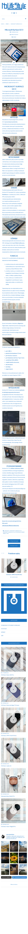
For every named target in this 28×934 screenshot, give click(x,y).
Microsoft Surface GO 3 (15, 530)
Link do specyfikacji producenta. (10, 525)
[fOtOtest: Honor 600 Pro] (13, 659)
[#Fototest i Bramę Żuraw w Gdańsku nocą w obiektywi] (23, 858)
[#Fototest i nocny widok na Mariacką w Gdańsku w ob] (14, 846)
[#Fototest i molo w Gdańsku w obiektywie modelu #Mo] (5, 846)
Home (2, 23)
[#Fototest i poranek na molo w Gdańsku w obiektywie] (23, 869)
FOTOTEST (4, 628)
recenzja (18, 532)
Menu (3, 18)
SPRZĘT (7, 23)
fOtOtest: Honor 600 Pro (7, 675)
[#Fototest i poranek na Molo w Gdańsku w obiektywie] (23, 846)
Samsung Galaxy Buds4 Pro (8, 796)
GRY (2, 635)
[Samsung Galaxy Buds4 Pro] (13, 780)
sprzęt (22, 532)
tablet (4, 533)
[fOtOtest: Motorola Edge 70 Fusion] (13, 689)
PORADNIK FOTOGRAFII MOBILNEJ (10, 625)
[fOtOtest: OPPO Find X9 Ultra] (14, 565)
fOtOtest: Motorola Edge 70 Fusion (10, 705)
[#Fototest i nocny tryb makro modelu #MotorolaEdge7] (14, 858)
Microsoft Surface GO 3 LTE (9, 532)
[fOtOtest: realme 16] (13, 750)
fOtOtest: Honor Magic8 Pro (8, 826)
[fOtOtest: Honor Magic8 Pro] (13, 810)
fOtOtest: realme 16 (6, 766)
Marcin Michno (14, 34)
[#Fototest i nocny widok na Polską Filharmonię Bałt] (5, 858)
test (8, 533)
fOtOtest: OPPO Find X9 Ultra (8, 735)
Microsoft (6, 530)
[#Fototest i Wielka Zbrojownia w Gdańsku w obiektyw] (14, 869)
